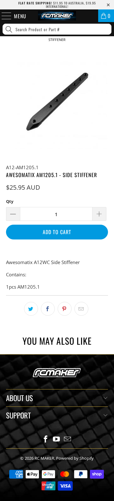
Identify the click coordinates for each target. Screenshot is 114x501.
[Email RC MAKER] (68, 439)
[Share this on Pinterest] (65, 309)
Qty (9, 201)
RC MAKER (44, 458)
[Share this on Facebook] (48, 309)
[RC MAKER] (57, 15)
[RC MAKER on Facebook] (45, 439)
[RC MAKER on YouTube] (56, 439)
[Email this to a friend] (81, 309)
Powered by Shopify (75, 458)
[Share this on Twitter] (31, 309)
